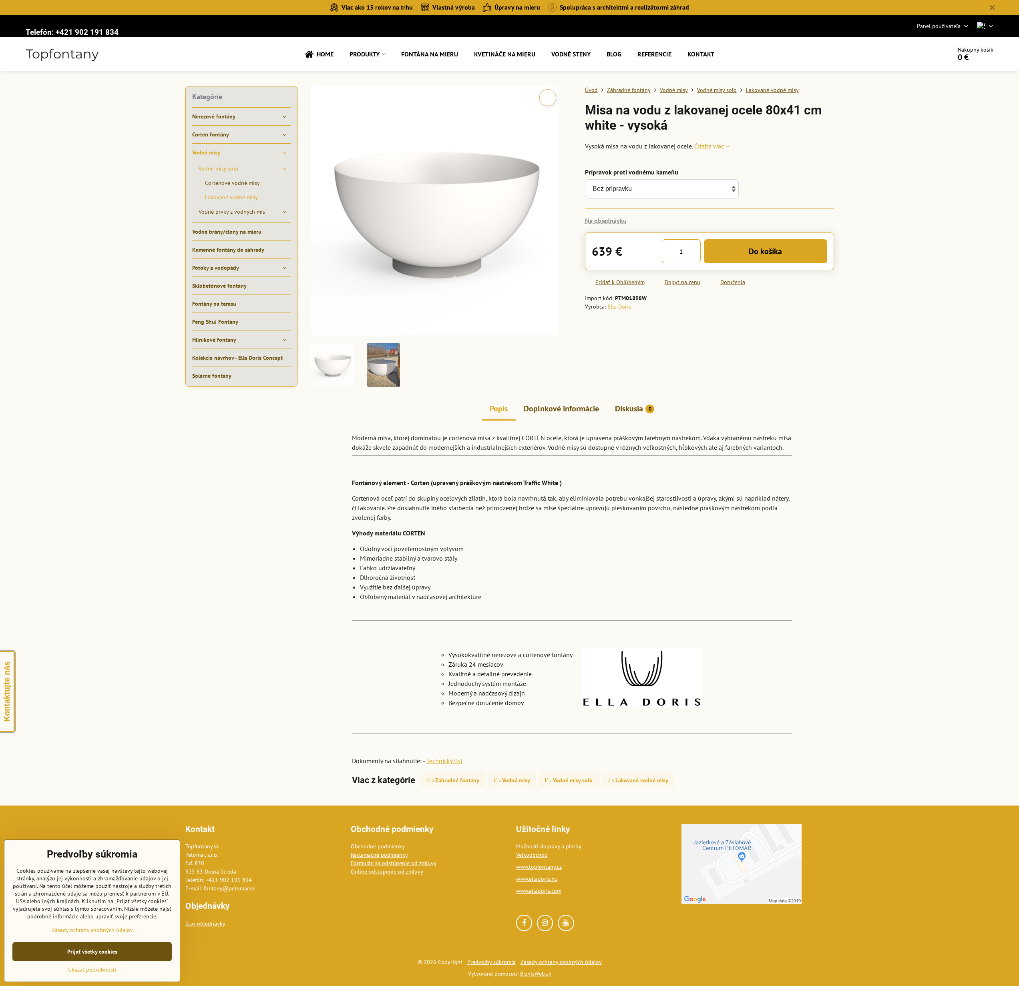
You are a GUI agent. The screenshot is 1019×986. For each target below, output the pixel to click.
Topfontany (62, 54)
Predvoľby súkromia (491, 962)
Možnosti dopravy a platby (548, 846)
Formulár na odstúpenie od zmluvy (393, 863)
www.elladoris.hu (537, 878)
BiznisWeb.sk (535, 973)
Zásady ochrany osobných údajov (561, 962)
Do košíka (765, 251)
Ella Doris (619, 306)
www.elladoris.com (538, 890)
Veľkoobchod (532, 854)
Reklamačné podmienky (379, 854)
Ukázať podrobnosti (92, 969)
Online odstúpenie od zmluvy (387, 871)
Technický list (444, 761)
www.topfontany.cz (539, 866)
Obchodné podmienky (378, 846)
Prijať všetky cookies (92, 951)
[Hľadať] (923, 54)
